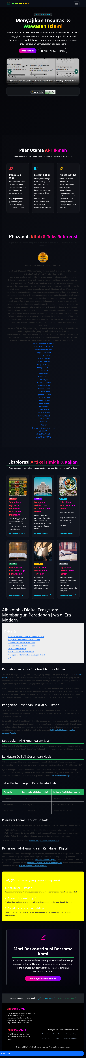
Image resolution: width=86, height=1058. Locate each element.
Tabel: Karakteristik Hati (17, 649)
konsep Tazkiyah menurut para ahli (44, 841)
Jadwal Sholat (38, 92)
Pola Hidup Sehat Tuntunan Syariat (67, 505)
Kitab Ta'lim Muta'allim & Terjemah (41, 570)
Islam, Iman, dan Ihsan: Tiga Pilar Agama (17, 570)
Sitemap (57, 1038)
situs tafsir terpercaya (61, 775)
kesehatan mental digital (45, 860)
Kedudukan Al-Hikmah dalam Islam (21, 643)
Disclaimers (46, 1038)
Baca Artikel (27, 50)
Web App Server (47, 998)
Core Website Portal (67, 998)
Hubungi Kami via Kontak (43, 978)
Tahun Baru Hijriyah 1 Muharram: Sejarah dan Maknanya (15, 508)
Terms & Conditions (71, 1038)
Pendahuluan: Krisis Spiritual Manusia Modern (26, 637)
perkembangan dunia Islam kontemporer (44, 863)
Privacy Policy (71, 1034)
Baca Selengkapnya (16, 533)
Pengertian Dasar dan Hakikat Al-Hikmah (24, 640)
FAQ (9, 658)
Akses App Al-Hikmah (54, 50)
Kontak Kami (57, 1034)
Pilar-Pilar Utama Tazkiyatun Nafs (21, 652)
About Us (45, 1034)
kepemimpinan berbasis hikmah (33, 866)
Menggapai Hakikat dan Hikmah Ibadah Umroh (42, 507)
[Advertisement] (43, 112)
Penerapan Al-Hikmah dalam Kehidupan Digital (26, 655)
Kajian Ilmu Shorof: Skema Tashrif (66, 570)
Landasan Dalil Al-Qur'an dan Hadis (21, 646)
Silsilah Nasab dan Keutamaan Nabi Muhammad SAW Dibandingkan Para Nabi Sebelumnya (43, 79)
